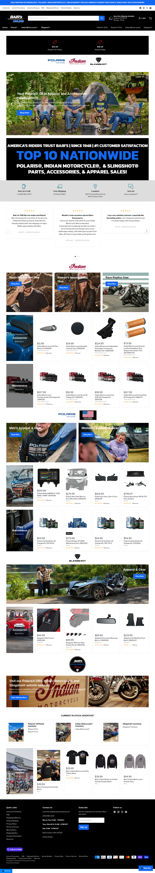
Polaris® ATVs (102, 28)
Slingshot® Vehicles (130, 727)
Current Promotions (18, 8)
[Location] (95, 191)
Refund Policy (11, 830)
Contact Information (14, 836)
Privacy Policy (11, 824)
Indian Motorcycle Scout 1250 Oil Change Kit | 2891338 (104, 397)
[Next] (146, 230)
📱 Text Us (6, 871)
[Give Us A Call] (24, 191)
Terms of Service (12, 827)
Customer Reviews (33, 8)
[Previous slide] (12, 103)
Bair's (38, 791)
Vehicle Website (66, 8)
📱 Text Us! (146, 868)
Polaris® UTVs (116, 28)
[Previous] (8, 230)
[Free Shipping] (60, 191)
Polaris (39, 497)
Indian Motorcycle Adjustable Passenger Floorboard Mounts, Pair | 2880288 (106, 348)
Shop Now (24, 111)
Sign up (83, 827)
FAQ (43, 8)
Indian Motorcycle (43, 350)
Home (5, 28)
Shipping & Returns (52, 8)
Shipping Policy (12, 833)
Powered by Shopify (12, 863)
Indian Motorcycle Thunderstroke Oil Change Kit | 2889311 (48, 397)
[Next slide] (143, 103)
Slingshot (40, 642)
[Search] (102, 18)
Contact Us (6, 8)
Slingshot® (45, 28)
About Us (77, 8)
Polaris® (14, 28)
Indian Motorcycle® (29, 28)
